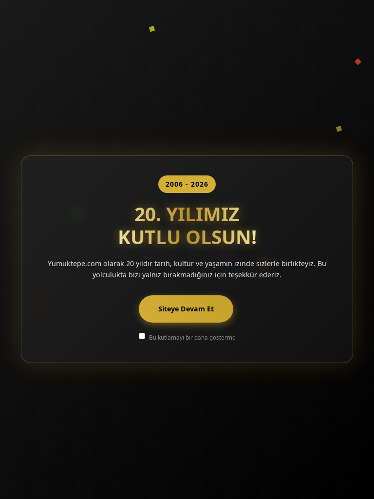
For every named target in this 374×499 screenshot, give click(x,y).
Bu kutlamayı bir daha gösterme (192, 337)
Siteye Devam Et (186, 308)
